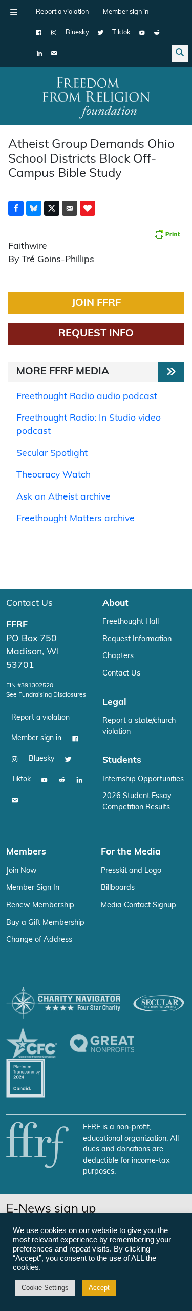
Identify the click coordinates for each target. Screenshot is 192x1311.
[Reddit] (157, 33)
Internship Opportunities (143, 779)
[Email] (54, 53)
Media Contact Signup (138, 905)
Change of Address (39, 940)
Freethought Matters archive (75, 518)
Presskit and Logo (131, 871)
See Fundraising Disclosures (46, 695)
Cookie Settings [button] (45, 1288)
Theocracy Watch (53, 475)
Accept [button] (99, 1288)
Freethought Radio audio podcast (86, 396)
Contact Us (29, 603)
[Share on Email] (69, 208)
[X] (100, 33)
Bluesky (77, 32)
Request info (96, 334)
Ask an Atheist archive (63, 497)
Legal (114, 702)
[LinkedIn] (39, 53)
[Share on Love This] (87, 208)
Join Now (21, 871)
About (115, 603)
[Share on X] (51, 208)
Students (121, 760)
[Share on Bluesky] (33, 208)
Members (26, 852)
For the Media (131, 852)
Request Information (137, 639)
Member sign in (125, 12)
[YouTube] (142, 33)
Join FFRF (96, 303)
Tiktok (121, 32)
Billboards (118, 888)
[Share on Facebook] (16, 208)
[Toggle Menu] (14, 12)
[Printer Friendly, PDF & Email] (167, 234)
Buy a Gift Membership (45, 923)
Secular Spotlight (52, 453)
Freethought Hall (130, 622)
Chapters (118, 656)
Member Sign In (32, 888)
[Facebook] (39, 33)
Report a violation (62, 12)
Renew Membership (40, 905)
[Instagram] (54, 33)
